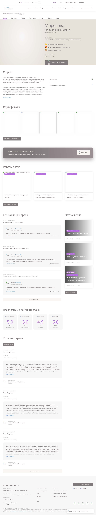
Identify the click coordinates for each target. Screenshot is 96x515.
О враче (5, 18)
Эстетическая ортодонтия (62, 39)
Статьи (41, 18)
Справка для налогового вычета (60, 496)
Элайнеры (35, 8)
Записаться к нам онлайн (8, 509)
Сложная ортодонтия (75, 39)
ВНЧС (59, 8)
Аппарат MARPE (49, 39)
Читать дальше (7, 97)
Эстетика (54, 8)
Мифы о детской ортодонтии (76, 257)
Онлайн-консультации (71, 2)
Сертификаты (14, 18)
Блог (37, 501)
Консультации (66, 8)
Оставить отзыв (8, 344)
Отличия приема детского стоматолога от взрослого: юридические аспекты (75, 279)
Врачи (54, 2)
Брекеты (29, 8)
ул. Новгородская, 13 (49, 56)
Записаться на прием (83, 484)
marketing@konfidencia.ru (9, 504)
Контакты (81, 2)
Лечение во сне (75, 8)
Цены (37, 498)
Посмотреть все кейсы (10, 204)
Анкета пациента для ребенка (59, 493)
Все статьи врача (70, 292)
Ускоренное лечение (45, 8)
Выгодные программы (41, 490)
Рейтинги (49, 18)
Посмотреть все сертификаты (12, 138)
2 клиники (7, 7)
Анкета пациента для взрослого (60, 490)
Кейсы (60, 2)
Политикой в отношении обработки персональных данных (21, 511)
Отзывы (57, 18)
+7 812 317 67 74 (30, 3)
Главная (4, 13)
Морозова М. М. (19, 228)
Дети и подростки (85, 8)
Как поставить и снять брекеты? (77, 233)
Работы (23, 18)
